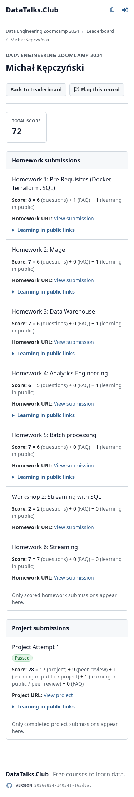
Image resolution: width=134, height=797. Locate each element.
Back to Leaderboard (36, 89)
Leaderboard (100, 31)
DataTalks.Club (32, 10)
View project (58, 695)
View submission (74, 218)
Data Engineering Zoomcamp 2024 (42, 31)
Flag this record (100, 89)
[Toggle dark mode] (112, 10)
